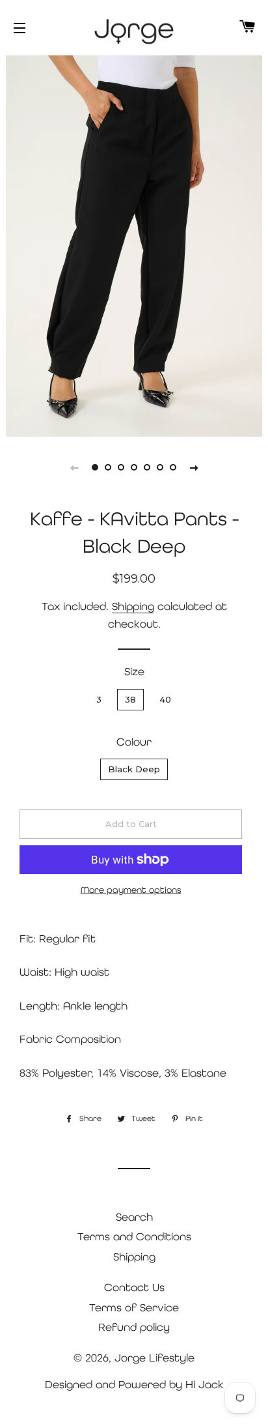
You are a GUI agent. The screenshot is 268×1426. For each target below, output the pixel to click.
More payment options (131, 889)
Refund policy (134, 1326)
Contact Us (134, 1287)
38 (130, 699)
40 (165, 699)
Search (134, 1216)
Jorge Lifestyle (154, 1357)
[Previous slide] (74, 467)
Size (134, 671)
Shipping (133, 606)
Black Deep (134, 769)
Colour (134, 741)
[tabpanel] (134, 244)
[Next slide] (194, 467)
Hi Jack (204, 1384)
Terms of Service (134, 1307)
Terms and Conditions (134, 1236)
